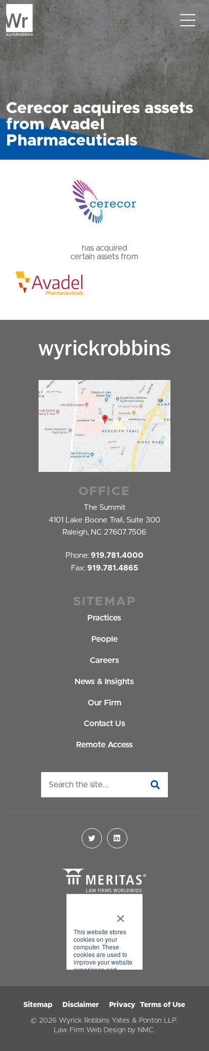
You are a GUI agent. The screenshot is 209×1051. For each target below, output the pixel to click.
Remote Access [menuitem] (104, 745)
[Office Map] (104, 426)
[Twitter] (92, 838)
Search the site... (79, 785)
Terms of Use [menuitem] (162, 1005)
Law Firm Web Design (90, 1030)
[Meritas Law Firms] (104, 881)
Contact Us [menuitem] (104, 724)
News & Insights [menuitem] (104, 682)
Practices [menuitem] (104, 618)
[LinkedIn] (117, 838)
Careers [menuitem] (104, 660)
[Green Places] (104, 932)
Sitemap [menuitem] (37, 1005)
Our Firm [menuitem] (104, 703)
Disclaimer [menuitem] (80, 1005)
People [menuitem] (104, 639)
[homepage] (19, 20)
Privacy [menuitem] (122, 1005)
